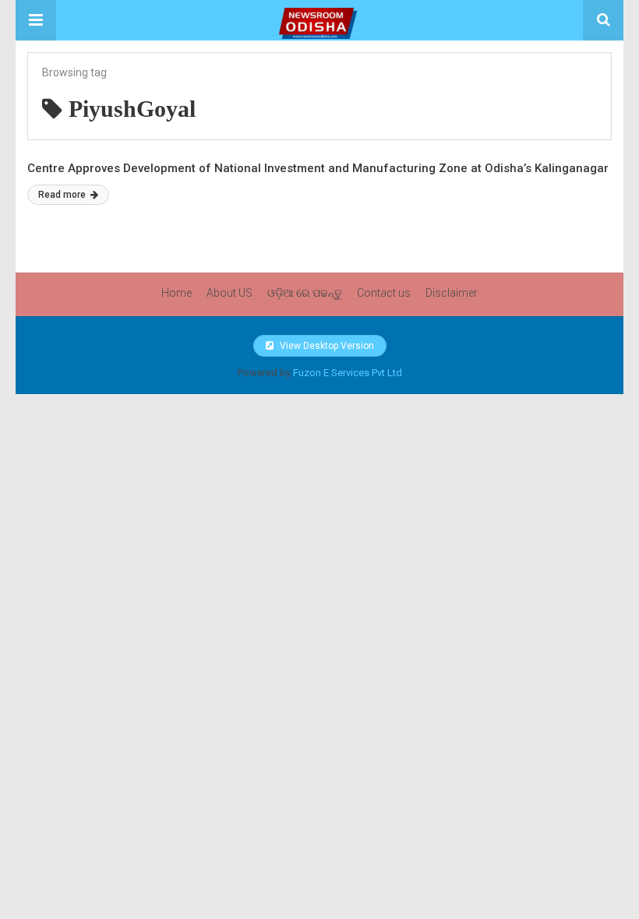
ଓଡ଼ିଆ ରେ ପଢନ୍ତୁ (304, 293)
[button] (36, 20)
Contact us (384, 293)
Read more (63, 194)
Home (176, 293)
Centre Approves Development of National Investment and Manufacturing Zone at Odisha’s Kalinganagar (318, 168)
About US (229, 293)
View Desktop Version (325, 345)
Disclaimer (451, 293)
